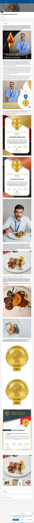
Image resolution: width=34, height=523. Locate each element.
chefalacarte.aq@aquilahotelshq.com (7, 497)
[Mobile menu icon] (1, 2)
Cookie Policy (22, 521)
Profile (2, 16)
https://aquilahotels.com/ (6, 492)
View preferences (29, 519)
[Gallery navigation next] (17, 487)
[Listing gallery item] (7, 482)
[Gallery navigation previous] (16, 487)
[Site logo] (6, 2)
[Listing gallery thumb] (17, 467)
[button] (32, 513)
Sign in (32, 1)
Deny (22, 519)
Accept (16, 519)
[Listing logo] (2, 11)
